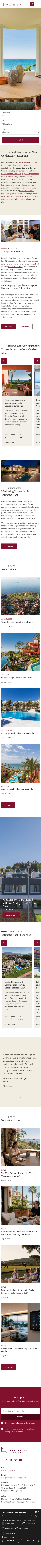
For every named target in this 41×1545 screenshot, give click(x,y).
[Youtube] (21, 1459)
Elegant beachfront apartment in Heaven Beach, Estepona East (15, 985)
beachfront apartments (11, 173)
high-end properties (30, 173)
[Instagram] (6, 1459)
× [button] (38, 1512)
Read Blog (9, 1367)
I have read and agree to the (20, 1424)
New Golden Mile (15, 266)
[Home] (11, 4)
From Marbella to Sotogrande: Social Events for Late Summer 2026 (17, 1291)
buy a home (16, 196)
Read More (9, 546)
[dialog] (20, 1527)
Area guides (6, 619)
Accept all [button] (11, 1541)
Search (20, 140)
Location (6, 121)
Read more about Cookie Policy (25, 1520)
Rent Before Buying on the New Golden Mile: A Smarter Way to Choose (19, 1233)
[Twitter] (16, 1459)
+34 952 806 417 (8, 1470)
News (3, 1170)
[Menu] (37, 4)
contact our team (8, 199)
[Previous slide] (4, 869)
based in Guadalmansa (28, 162)
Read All (8, 805)
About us (8, 326)
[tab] (18, 1097)
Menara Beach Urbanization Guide (17, 789)
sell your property (31, 196)
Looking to (7, 112)
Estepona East (7, 179)
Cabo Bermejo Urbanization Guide (16, 677)
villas (34, 171)
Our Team (25, 326)
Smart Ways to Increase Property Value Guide (19, 1350)
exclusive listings (12, 176)
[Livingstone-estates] (14, 1450)
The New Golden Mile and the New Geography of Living (17, 1174)
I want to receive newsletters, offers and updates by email (19, 1430)
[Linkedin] (11, 1459)
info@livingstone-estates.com (13, 1478)
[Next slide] (37, 361)
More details (11, 915)
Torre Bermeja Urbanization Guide (17, 622)
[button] (20, 1537)
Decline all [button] (30, 1541)
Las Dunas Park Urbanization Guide (17, 733)
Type (5, 129)
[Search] (32, 4)
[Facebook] (2, 1459)
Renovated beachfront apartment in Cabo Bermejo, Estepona (15, 403)
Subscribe (20, 1417)
